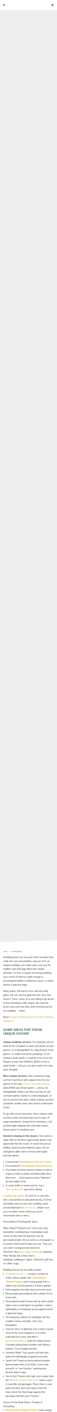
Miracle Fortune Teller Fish (23, 1380)
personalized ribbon (16, 1340)
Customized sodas (13, 1195)
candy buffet (15, 1189)
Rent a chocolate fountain (36, 1083)
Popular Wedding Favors (22, 1017)
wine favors (30, 1207)
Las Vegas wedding (30, 1251)
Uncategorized (18, 473)
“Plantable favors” (15, 1273)
